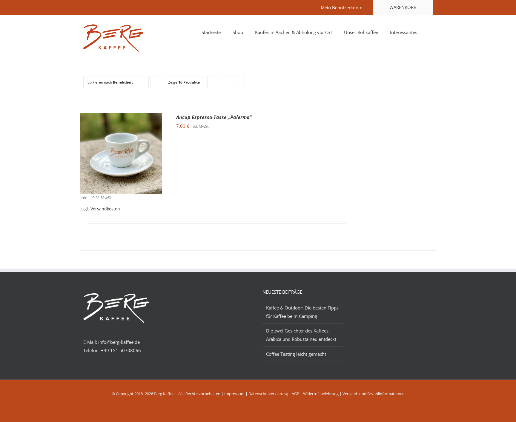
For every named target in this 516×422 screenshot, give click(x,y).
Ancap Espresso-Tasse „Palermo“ (213, 117)
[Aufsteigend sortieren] (156, 82)
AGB (295, 393)
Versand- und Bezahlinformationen (374, 393)
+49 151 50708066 (120, 350)
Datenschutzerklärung (268, 393)
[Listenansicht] (239, 82)
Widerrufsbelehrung (321, 393)
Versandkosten (105, 209)
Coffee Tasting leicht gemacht (296, 354)
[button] (431, 31)
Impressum (234, 393)
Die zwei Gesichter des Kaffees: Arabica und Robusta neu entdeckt (301, 335)
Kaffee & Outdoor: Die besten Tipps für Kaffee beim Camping (302, 312)
